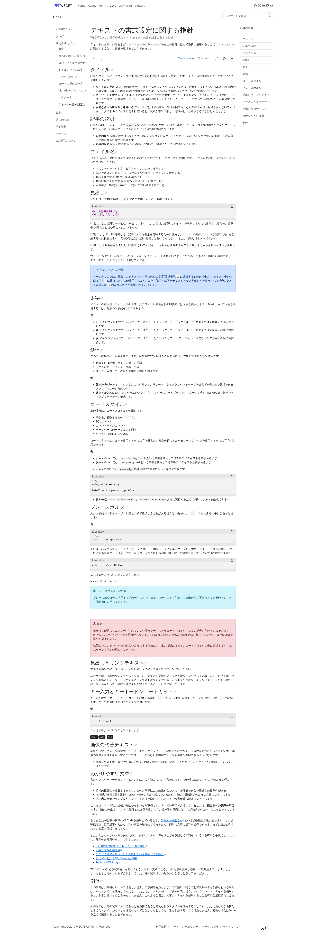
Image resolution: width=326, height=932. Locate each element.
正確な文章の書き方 (108, 850)
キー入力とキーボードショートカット (265, 102)
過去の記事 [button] (62, 120)
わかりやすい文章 (253, 115)
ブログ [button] (60, 36)
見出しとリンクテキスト (257, 95)
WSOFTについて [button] (66, 140)
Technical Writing (107, 862)
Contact (140, 5)
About (92, 5)
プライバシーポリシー (184, 926)
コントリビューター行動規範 (76, 62)
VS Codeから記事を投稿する (75, 56)
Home (81, 5)
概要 (61, 49)
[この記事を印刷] (224, 58)
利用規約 (161, 926)
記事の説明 (249, 46)
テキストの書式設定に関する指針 (78, 104)
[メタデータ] (93, 58)
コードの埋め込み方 (70, 83)
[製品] (101, 58)
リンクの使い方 (67, 76)
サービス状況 (210, 926)
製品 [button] (58, 113)
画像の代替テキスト (254, 108)
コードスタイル (251, 81)
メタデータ (65, 97)
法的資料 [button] (61, 126)
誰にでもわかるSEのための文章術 (116, 858)
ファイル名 (249, 53)
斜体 (245, 74)
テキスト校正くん (171, 820)
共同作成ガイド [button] (65, 43)
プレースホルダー (253, 88)
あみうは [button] (61, 133)
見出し (246, 60)
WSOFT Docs (64, 29)
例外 (245, 122)
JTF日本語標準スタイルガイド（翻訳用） (121, 846)
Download (125, 5)
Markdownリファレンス (73, 90)
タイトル (247, 39)
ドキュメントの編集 (70, 69)
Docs (113, 5)
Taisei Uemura (186, 58)
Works (102, 5)
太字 (245, 67)
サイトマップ (231, 926)
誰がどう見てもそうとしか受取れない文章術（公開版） (130, 854)
